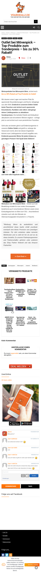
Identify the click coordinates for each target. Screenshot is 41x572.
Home (3, 32)
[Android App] (26, 422)
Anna (8, 57)
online (6, 380)
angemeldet (14, 353)
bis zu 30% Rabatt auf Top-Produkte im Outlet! (18, 94)
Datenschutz (7, 542)
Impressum (6, 539)
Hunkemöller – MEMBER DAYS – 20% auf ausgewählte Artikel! (20, 293)
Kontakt (5, 535)
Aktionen (13, 32)
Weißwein (34, 265)
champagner (11, 265)
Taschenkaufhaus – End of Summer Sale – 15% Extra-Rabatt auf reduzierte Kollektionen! (9, 294)
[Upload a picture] (27, 475)
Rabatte (15, 38)
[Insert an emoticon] (23, 475)
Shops (8, 32)
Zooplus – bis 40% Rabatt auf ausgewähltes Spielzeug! (32, 292)
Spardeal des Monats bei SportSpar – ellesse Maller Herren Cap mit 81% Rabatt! (20, 321)
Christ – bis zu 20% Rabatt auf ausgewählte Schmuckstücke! (32, 320)
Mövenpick (20, 265)
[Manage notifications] (36, 567)
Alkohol (9, 38)
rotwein (28, 265)
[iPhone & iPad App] (14, 422)
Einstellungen (6, 478)
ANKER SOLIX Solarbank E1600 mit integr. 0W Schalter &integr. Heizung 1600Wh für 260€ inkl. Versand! (9, 324)
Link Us (5, 532)
